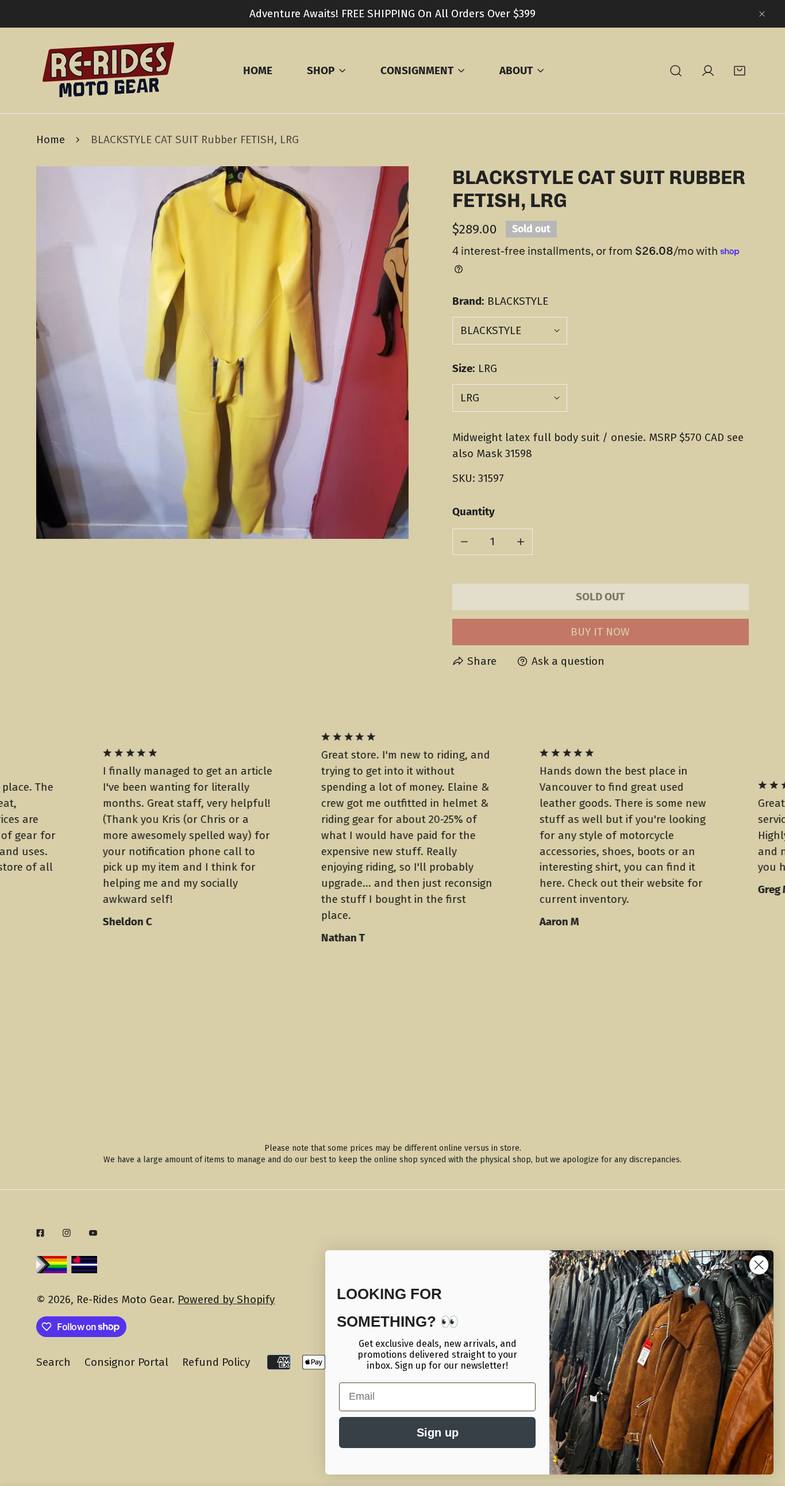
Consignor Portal (126, 1362)
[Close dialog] (759, 1265)
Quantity (473, 511)
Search (53, 1362)
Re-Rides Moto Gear (124, 1299)
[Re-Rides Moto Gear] (108, 70)
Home (50, 139)
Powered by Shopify (226, 1299)
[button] (740, 70)
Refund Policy (216, 1362)
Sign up (438, 1432)
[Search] (676, 70)
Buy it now (600, 631)
